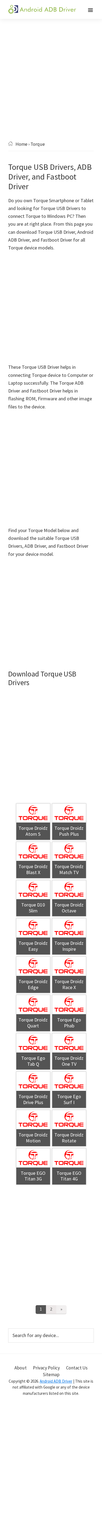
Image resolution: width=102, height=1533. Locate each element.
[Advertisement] (51, 87)
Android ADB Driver (56, 1381)
